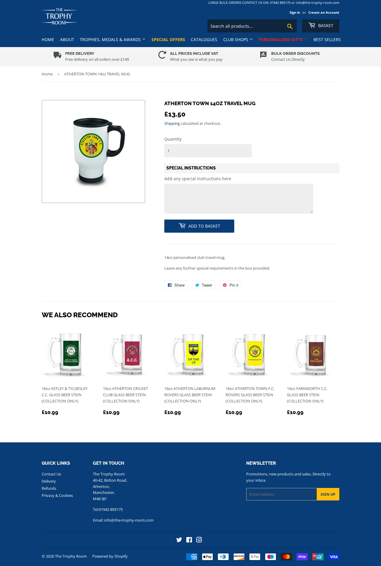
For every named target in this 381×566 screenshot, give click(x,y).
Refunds (49, 488)
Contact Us (51, 474)
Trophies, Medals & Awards (111, 39)
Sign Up (328, 494)
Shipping (172, 123)
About (67, 39)
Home (48, 39)
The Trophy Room (71, 556)
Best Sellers (327, 39)
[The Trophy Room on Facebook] (189, 540)
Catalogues (204, 39)
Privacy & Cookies (57, 495)
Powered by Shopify (110, 556)
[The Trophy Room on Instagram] (199, 540)
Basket (325, 25)
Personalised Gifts (281, 39)
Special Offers (168, 39)
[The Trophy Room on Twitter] (179, 540)
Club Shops (236, 39)
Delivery (49, 481)
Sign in (295, 12)
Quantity (173, 139)
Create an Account (323, 12)
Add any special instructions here (197, 178)
